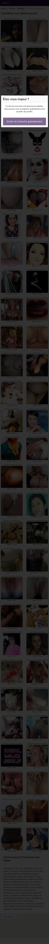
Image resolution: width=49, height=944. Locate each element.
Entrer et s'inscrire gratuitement (24, 121)
